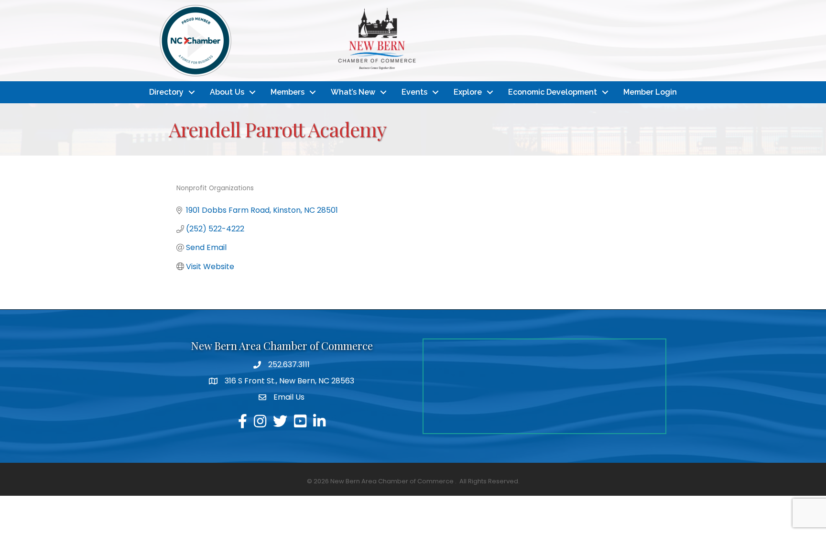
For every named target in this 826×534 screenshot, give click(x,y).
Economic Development (552, 92)
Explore (468, 92)
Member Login (650, 92)
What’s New (353, 92)
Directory (166, 92)
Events (414, 92)
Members (287, 92)
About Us (227, 92)
